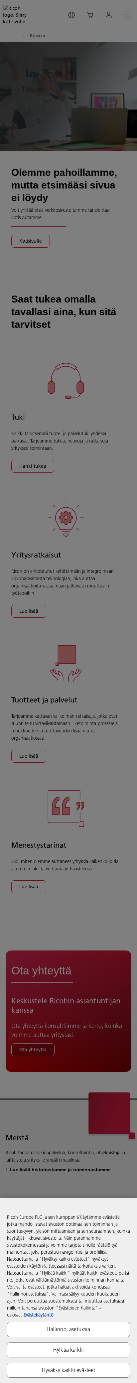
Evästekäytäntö (39, 1315)
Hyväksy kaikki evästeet (68, 1370)
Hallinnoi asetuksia (68, 1329)
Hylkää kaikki (68, 1349)
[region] (68, 1290)
